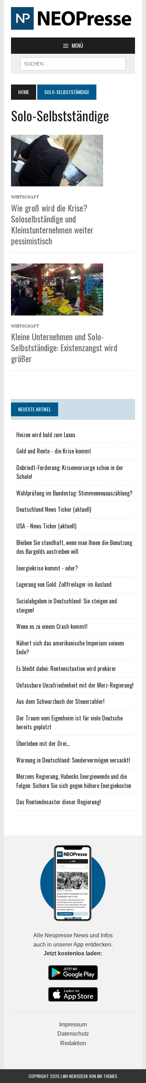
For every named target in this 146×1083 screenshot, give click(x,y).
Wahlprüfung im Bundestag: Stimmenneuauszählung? (74, 493)
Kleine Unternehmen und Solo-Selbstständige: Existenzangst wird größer (64, 347)
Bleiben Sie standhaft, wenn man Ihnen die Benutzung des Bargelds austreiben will (74, 547)
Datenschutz (73, 1034)
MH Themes (107, 1076)
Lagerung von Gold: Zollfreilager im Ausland (64, 584)
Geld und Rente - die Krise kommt (53, 451)
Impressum (73, 1024)
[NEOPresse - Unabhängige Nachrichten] (73, 18)
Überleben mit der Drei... (43, 743)
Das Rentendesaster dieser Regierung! (58, 802)
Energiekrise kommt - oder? (47, 568)
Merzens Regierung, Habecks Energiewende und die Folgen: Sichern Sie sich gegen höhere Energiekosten (73, 781)
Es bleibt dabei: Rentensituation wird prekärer (66, 668)
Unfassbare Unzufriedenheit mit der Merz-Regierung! (75, 685)
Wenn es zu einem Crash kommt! (52, 626)
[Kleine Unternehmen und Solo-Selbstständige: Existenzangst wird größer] (57, 289)
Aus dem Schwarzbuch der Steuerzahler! (60, 701)
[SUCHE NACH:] (72, 63)
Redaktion (73, 1043)
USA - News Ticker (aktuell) (46, 526)
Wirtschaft (25, 196)
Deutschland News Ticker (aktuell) (53, 509)
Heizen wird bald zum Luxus (45, 434)
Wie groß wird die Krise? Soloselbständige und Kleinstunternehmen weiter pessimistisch (52, 224)
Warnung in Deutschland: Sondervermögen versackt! (73, 760)
